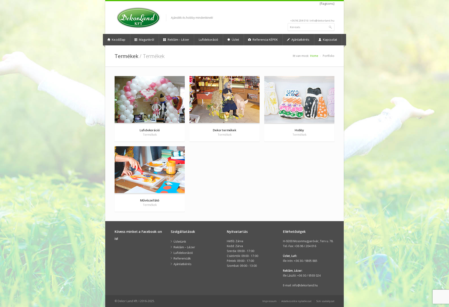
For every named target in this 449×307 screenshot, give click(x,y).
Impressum (269, 301)
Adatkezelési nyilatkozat (296, 301)
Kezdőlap (118, 39)
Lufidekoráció (208, 39)
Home (314, 56)
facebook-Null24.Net (331, 13)
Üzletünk (180, 241)
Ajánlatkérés (300, 39)
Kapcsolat (329, 39)
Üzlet (235, 39)
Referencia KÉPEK (265, 39)
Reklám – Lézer (178, 39)
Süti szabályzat (325, 301)
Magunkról (146, 39)
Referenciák (182, 258)
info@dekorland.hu (305, 285)
